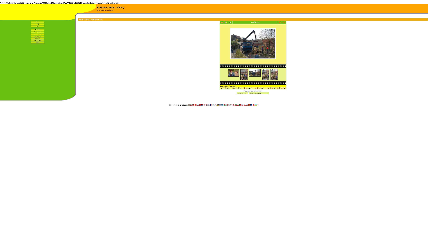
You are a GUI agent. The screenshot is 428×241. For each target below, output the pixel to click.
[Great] (281, 88)
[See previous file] (280, 22)
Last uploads (37, 31)
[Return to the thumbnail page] (222, 22)
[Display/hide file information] (226, 22)
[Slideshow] (230, 22)
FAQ (38, 24)
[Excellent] (270, 88)
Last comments (38, 34)
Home (37, 21)
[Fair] (248, 88)
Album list (37, 29)
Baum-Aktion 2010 (97, 19)
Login (37, 26)
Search (37, 42)
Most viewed (37, 36)
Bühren (87, 19)
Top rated (37, 38)
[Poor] (236, 88)
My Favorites (37, 40)
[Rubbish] (225, 88)
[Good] (259, 88)
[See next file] (284, 22)
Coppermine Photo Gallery (256, 91)
